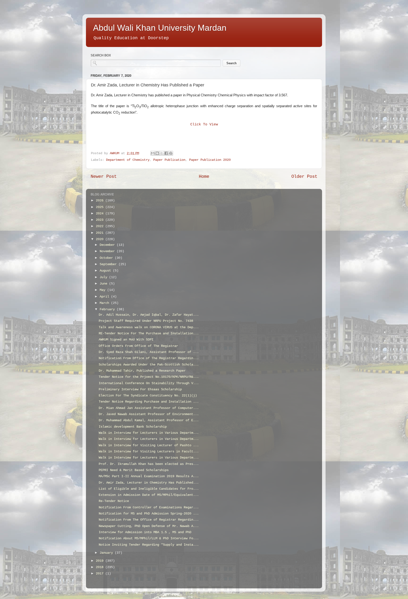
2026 (100, 200)
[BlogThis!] (157, 153)
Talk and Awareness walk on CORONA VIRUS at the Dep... (149, 327)
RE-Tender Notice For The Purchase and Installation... (149, 333)
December (108, 245)
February (108, 309)
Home (204, 176)
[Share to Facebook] (166, 153)
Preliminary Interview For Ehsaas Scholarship (140, 389)
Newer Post (104, 176)
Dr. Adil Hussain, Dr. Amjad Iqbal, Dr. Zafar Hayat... (149, 315)
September (109, 264)
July (104, 277)
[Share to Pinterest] (170, 153)
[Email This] (152, 153)
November (108, 251)
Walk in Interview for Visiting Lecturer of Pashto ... (149, 445)
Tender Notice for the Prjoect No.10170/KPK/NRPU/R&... (149, 377)
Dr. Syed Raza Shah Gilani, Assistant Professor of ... (149, 352)
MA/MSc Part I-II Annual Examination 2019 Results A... (149, 476)
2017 (100, 573)
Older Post (304, 176)
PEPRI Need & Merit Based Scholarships (134, 470)
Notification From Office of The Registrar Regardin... (149, 358)
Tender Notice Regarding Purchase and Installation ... (149, 402)
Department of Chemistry (127, 160)
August (106, 270)
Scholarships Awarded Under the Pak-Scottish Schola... (149, 364)
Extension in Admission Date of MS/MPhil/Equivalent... (149, 495)
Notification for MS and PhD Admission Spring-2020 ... (149, 513)
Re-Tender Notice (114, 501)
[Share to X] (161, 153)
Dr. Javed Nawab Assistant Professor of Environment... (149, 414)
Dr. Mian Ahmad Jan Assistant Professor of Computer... (149, 408)
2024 (100, 213)
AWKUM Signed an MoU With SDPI (126, 339)
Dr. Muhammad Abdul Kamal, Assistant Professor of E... (149, 420)
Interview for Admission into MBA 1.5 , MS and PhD (145, 532)
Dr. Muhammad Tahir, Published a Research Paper (142, 371)
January (107, 553)
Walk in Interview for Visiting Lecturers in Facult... (149, 451)
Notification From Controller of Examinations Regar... (149, 507)
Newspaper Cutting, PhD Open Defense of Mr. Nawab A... (149, 526)
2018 (100, 567)
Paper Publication (169, 160)
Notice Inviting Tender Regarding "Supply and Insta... (149, 545)
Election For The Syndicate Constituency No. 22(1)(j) (148, 395)
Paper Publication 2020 (210, 160)
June (104, 283)
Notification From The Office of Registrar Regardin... (149, 520)
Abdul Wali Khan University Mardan (159, 28)
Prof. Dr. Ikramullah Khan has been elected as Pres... (149, 464)
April (105, 296)
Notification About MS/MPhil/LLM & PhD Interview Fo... (149, 538)
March (105, 303)
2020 (100, 239)
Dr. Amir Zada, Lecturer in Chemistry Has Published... (149, 482)
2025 (100, 207)
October (107, 258)
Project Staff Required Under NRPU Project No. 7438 (146, 321)
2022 (100, 226)
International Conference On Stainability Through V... (149, 383)
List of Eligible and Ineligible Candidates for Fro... (149, 489)
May (103, 290)
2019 (100, 561)
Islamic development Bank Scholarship (133, 427)
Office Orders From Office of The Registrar (138, 346)
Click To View (204, 124)
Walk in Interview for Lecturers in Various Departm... (149, 433)
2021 (100, 233)
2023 (100, 220)
